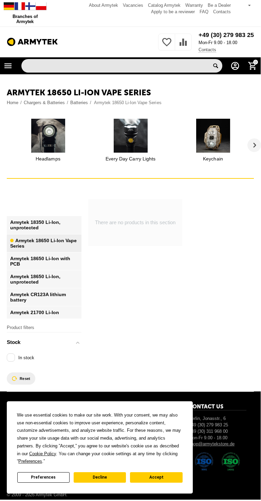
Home (12, 102)
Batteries (79, 102)
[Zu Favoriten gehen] (166, 46)
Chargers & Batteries (44, 102)
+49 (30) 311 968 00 (208, 431)
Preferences (43, 477)
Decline (100, 477)
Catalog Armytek (164, 5)
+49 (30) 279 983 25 (226, 35)
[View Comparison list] (183, 46)
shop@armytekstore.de (212, 443)
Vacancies (133, 5)
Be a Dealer (219, 5)
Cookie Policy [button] (42, 453)
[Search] (215, 66)
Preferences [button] (30, 461)
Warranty (194, 5)
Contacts (222, 11)
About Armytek (103, 5)
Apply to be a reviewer (173, 11)
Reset (25, 379)
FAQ (204, 11)
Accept (156, 477)
